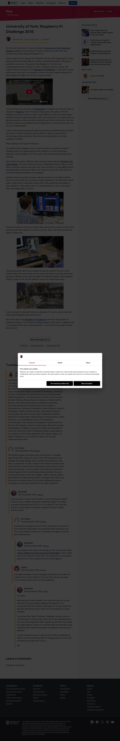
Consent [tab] (32, 363)
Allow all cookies (86, 383)
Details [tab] (60, 363)
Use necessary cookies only (60, 383)
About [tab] (88, 363)
